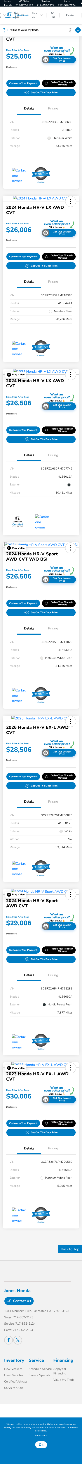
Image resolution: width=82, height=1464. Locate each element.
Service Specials (39, 1375)
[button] (70, 201)
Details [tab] (29, 108)
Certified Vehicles (16, 1381)
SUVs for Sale (13, 1388)
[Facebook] (8, 1340)
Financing (63, 1360)
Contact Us (21, 1301)
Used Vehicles (13, 1375)
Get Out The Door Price (44, 92)
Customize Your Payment (23, 83)
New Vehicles (13, 1369)
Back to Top (70, 1249)
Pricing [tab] (53, 108)
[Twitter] (17, 1340)
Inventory (14, 1360)
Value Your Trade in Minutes (62, 83)
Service (36, 1360)
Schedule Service (40, 1369)
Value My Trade (63, 1380)
